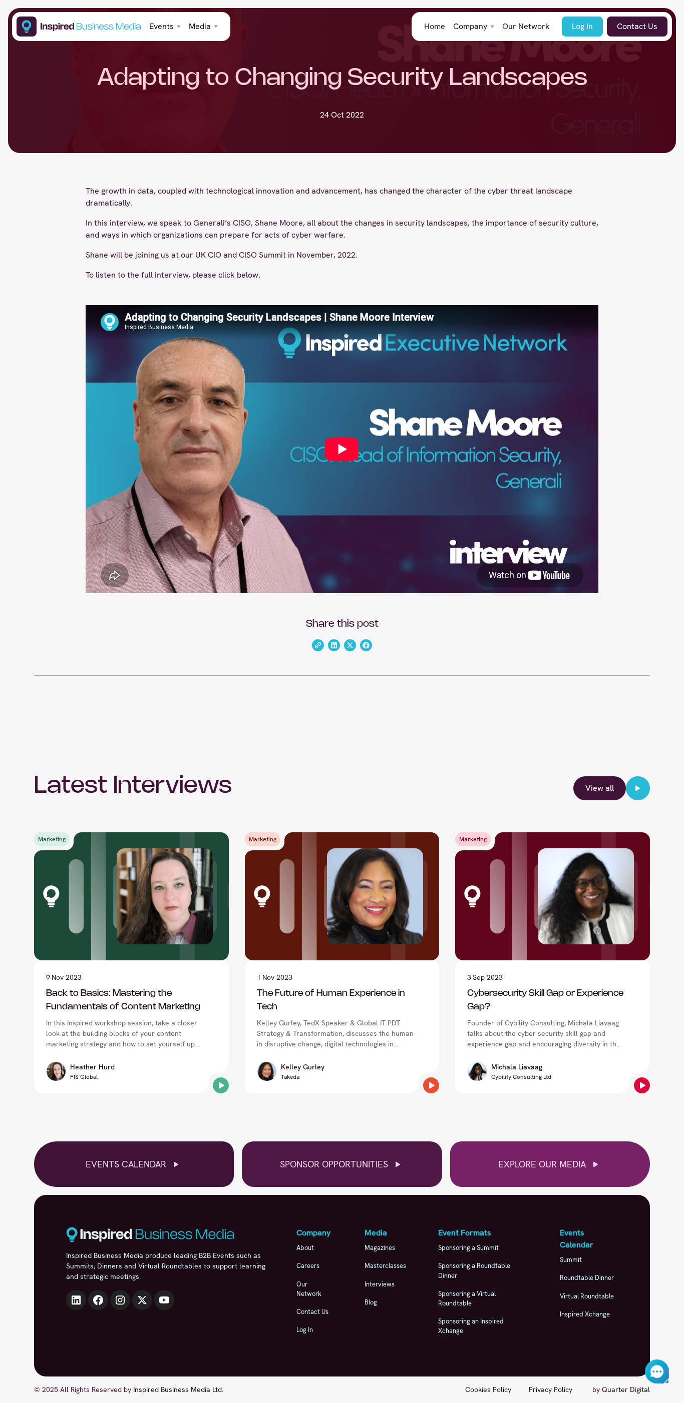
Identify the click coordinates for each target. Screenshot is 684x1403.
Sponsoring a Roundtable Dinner (474, 1270)
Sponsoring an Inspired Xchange (471, 1326)
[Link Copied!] (318, 645)
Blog (371, 1302)
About (305, 1247)
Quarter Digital (626, 1389)
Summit (571, 1259)
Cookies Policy (488, 1389)
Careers (307, 1265)
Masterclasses (385, 1265)
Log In (582, 26)
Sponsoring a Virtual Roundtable (467, 1298)
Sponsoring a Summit (468, 1247)
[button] (165, 27)
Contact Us (637, 26)
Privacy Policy (550, 1389)
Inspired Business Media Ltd (177, 1389)
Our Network (526, 26)
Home (434, 26)
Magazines (380, 1247)
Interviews (380, 1284)
